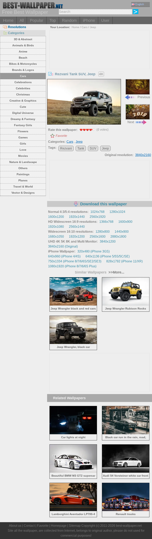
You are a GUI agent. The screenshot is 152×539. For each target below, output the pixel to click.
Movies (23, 155)
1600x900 (125, 221)
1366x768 (106, 221)
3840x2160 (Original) (63, 246)
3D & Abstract (23, 39)
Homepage (58, 525)
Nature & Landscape (23, 162)
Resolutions (17, 27)
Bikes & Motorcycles (23, 63)
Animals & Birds (23, 45)
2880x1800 (118, 236)
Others (23, 168)
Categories (16, 33)
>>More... (115, 272)
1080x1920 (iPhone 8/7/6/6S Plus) (72, 266)
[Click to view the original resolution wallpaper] (84, 102)
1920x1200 (77, 236)
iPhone (89, 20)
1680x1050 (56, 236)
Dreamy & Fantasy (23, 119)
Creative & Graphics (23, 100)
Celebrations (23, 82)
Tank (80, 148)
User (105, 20)
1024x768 (97, 211)
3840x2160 (143, 155)
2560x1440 (77, 226)
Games (23, 137)
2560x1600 (97, 236)
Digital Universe (23, 112)
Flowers (23, 131)
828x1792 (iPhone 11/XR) (124, 261)
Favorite (61, 135)
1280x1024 (117, 211)
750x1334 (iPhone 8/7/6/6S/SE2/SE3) (74, 261)
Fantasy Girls (23, 125)
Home (8, 20)
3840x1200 (108, 241)
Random (69, 20)
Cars (23, 76)
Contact (29, 525)
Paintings (23, 174)
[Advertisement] (99, 60)
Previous (144, 97)
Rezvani (66, 148)
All (22, 20)
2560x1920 (97, 216)
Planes (23, 180)
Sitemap (75, 525)
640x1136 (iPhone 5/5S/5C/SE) (108, 256)
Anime (23, 51)
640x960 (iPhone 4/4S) (64, 256)
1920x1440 (77, 216)
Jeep (93, 27)
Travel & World (23, 186)
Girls (23, 143)
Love (23, 149)
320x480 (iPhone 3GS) (93, 251)
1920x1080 (56, 226)
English (139, 4)
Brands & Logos (23, 69)
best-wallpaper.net (129, 525)
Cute (23, 106)
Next (130, 122)
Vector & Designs (23, 192)
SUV (93, 148)
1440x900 (122, 231)
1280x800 (103, 231)
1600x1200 (56, 216)
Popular (36, 20)
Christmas (23, 94)
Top (52, 20)
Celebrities (23, 88)
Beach (23, 57)
